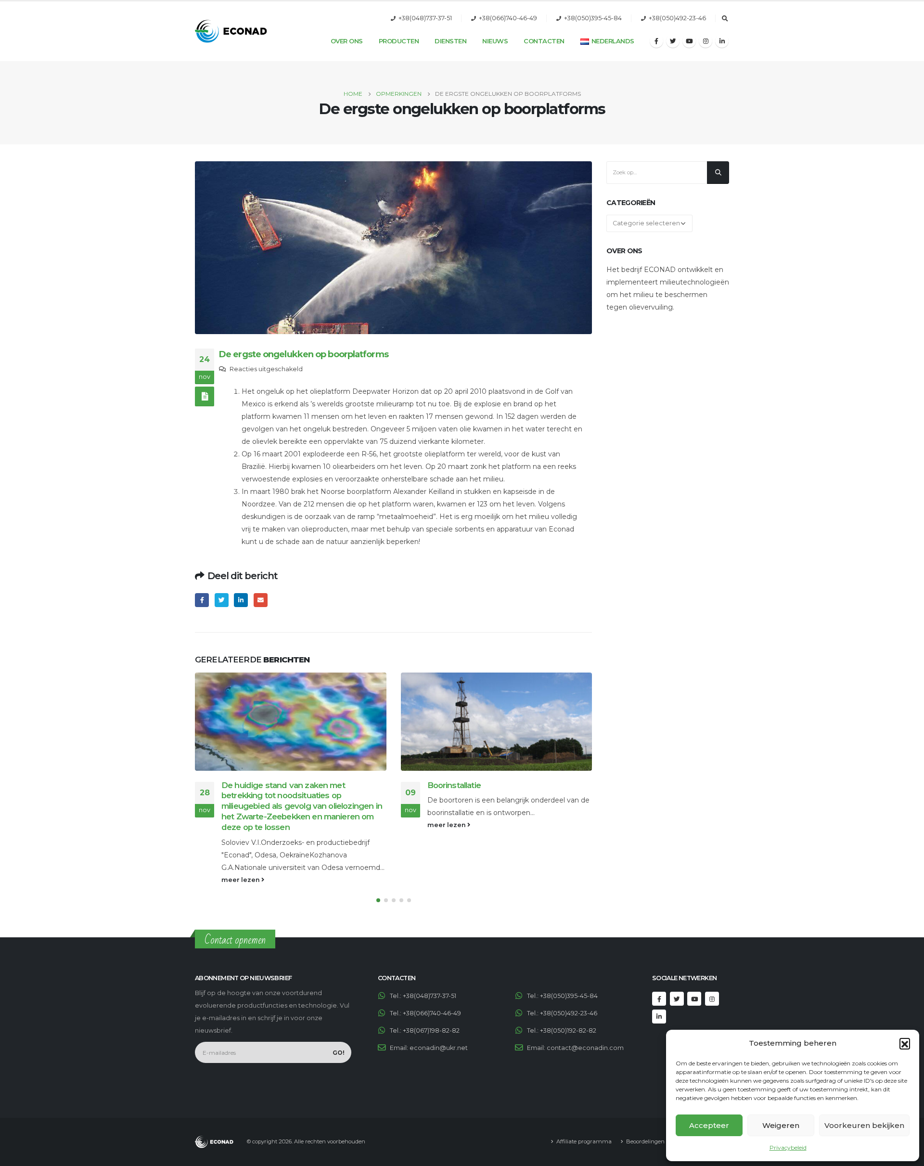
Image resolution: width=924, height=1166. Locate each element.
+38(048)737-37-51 (425, 18)
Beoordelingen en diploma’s (663, 1141)
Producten (399, 41)
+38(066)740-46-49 (508, 18)
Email (261, 600)
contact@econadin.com (585, 1047)
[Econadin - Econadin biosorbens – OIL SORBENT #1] (231, 31)
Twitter (222, 600)
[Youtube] (689, 41)
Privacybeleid (788, 1147)
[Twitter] (673, 41)
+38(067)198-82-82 (431, 1030)
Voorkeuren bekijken (864, 1125)
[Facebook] (656, 41)
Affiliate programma (584, 1141)
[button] (905, 1043)
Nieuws (495, 41)
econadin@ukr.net (439, 1047)
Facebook (202, 600)
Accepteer (709, 1125)
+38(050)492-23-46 (677, 18)
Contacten (544, 41)
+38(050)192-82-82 (568, 1030)
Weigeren (780, 1125)
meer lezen (241, 879)
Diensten (450, 41)
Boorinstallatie (454, 785)
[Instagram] (705, 41)
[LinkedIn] (722, 41)
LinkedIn (241, 600)
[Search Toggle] (724, 19)
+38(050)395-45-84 (593, 18)
